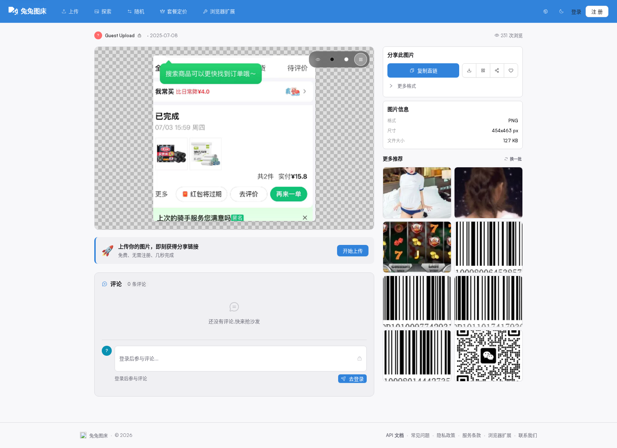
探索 (106, 11)
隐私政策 (446, 435)
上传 (74, 11)
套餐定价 (177, 11)
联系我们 (527, 435)
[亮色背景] (346, 59)
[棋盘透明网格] (360, 59)
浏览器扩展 (222, 11)
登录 (576, 12)
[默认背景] (317, 59)
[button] (452, 86)
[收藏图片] (511, 70)
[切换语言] (545, 11)
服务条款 (471, 435)
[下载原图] (469, 70)
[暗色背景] (332, 59)
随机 (139, 11)
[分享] (497, 70)
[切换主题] (561, 11)
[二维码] (483, 70)
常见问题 (420, 435)
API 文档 (395, 435)
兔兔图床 (33, 11)
